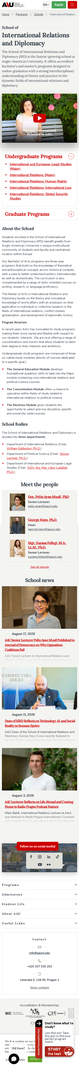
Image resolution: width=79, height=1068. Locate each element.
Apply (58, 5)
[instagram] (40, 857)
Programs (21, 14)
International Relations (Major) (32, 175)
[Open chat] (14, 1059)
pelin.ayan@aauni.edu (43, 506)
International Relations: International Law (41, 188)
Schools (38, 14)
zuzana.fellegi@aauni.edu (45, 557)
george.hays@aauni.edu (44, 529)
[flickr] (49, 864)
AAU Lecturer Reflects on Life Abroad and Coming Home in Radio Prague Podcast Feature (39, 804)
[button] (45, 5)
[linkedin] (49, 857)
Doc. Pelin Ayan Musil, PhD (48, 496)
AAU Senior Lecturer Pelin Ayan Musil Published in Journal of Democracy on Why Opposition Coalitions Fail (40, 645)
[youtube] (40, 864)
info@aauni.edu (39, 953)
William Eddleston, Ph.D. (24, 448)
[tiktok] (57, 857)
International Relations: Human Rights (38, 181)
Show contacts (39, 988)
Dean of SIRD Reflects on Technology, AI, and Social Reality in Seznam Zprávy (40, 723)
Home (5, 14)
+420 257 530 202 (39, 966)
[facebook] (31, 857)
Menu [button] (72, 5)
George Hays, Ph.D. (42, 520)
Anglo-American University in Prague (13, 5)
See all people (39, 567)
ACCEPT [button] (35, 1059)
